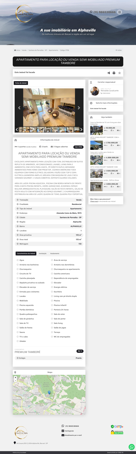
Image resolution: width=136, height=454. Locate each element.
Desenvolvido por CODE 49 (115, 453)
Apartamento (53, 50)
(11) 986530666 (104, 12)
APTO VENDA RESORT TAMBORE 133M (104, 167)
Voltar (119, 50)
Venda (24, 50)
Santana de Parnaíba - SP (38, 50)
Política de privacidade (19, 453)
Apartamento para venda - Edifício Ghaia (104, 180)
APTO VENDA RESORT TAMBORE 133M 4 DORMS (104, 138)
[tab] (21, 83)
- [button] (15, 380)
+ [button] (15, 377)
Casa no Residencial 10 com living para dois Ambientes (105, 123)
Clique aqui (94, 201)
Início (18, 50)
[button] (20, 107)
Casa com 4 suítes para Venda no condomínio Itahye (102, 153)
